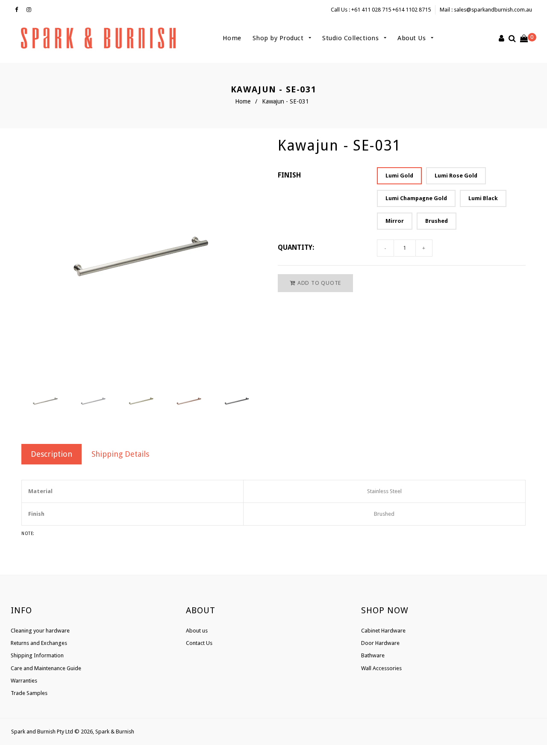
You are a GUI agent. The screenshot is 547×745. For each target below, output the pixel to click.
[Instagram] (30, 10)
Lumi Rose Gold (456, 175)
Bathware (373, 655)
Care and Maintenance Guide (46, 668)
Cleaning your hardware (40, 630)
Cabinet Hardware (383, 630)
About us (197, 630)
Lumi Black (483, 198)
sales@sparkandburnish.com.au (493, 9)
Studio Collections (351, 38)
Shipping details (120, 453)
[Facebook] (18, 10)
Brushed (436, 221)
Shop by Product (279, 38)
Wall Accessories (381, 668)
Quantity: (296, 247)
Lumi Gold (399, 175)
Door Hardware (380, 643)
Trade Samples (29, 693)
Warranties (24, 680)
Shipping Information (37, 655)
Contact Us (199, 643)
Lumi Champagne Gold (416, 198)
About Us (412, 38)
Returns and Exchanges (39, 643)
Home (232, 38)
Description (51, 453)
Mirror (394, 221)
